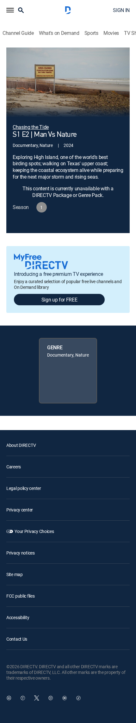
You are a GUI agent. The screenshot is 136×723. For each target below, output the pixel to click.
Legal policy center (23, 488)
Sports (91, 33)
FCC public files (20, 596)
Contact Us (16, 639)
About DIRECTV (21, 445)
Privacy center (19, 510)
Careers (13, 467)
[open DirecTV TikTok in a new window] (78, 698)
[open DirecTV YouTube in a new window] (64, 698)
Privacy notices (20, 553)
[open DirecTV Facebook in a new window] (22, 698)
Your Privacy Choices (34, 531)
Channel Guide (18, 33)
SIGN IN (121, 10)
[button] (10, 10)
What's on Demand (59, 33)
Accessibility (17, 617)
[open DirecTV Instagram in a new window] (50, 698)
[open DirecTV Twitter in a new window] (36, 698)
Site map (14, 574)
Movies (111, 33)
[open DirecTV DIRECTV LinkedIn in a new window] (8, 698)
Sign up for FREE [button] (59, 299)
